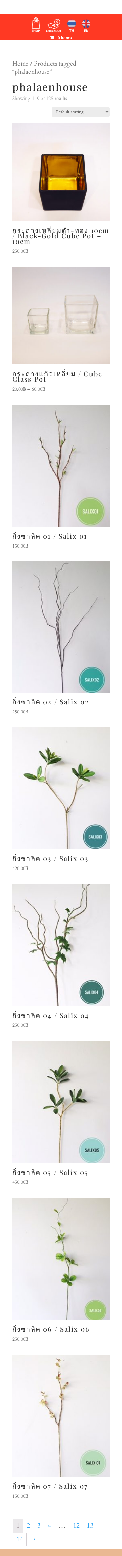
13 (90, 1525)
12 (76, 1525)
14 (19, 1539)
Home (20, 63)
